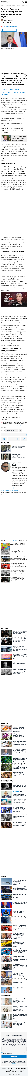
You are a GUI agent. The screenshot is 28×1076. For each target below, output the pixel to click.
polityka (18, 5)
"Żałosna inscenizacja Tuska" (10, 89)
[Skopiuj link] (17, 439)
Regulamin (23, 1068)
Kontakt (4, 1068)
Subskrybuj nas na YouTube (10, 26)
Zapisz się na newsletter (10, 30)
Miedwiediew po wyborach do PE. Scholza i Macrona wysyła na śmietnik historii (13, 493)
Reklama (13, 1068)
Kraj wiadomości (23, 540)
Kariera (18, 1068)
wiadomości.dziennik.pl (10, 5)
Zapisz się (14, 1056)
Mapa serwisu (20, 1070)
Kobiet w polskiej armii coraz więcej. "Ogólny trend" (18, 447)
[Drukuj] (11, 439)
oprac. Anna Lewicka (8, 20)
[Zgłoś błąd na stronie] (24, 439)
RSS (21, 1071)
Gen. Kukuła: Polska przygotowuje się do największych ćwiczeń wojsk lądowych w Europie (18, 456)
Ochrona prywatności (9, 1070)
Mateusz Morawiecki (12, 430)
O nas (8, 1068)
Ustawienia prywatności (12, 1071)
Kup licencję (18, 425)
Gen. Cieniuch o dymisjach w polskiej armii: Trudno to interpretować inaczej (19, 138)
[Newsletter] (4, 439)
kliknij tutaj (14, 1063)
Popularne (14, 540)
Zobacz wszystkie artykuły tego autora (10, 490)
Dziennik (2, 5)
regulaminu (19, 1052)
